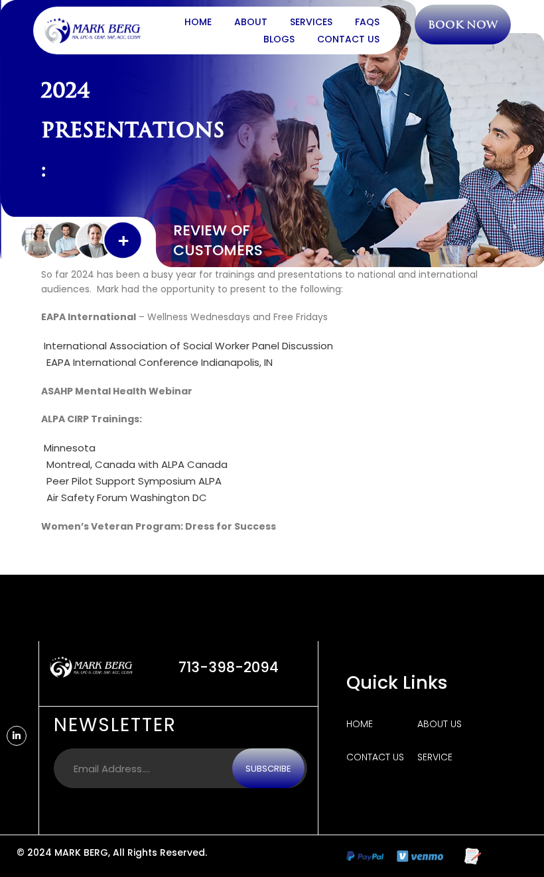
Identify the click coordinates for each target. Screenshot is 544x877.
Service (434, 757)
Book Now (463, 24)
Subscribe (268, 768)
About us (439, 724)
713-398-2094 (228, 667)
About (250, 22)
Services (311, 22)
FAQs (367, 22)
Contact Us (348, 39)
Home (198, 22)
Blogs (279, 39)
